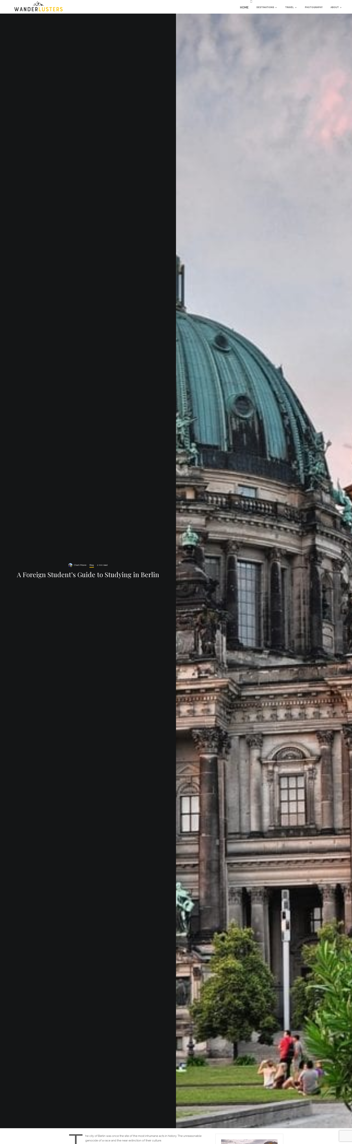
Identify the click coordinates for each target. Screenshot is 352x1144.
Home (244, 7)
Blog (91, 565)
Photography (314, 7)
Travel (289, 7)
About (335, 7)
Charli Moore (80, 565)
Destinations (265, 7)
